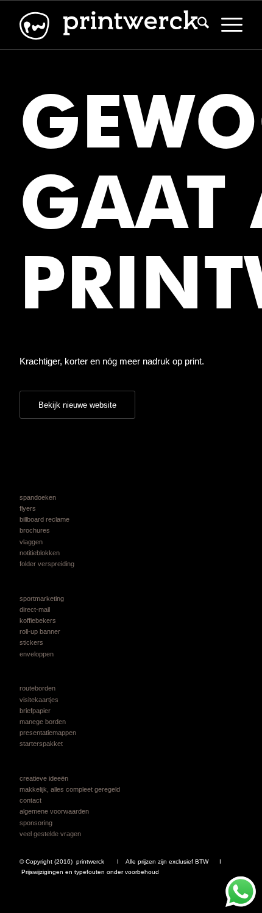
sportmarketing (41, 598)
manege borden (42, 721)
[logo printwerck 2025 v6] (108, 25)
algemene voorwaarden (54, 811)
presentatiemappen (47, 732)
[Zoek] (197, 25)
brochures (34, 530)
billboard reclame (44, 519)
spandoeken (37, 497)
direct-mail (34, 609)
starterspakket (41, 743)
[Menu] (226, 25)
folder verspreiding (46, 563)
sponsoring (35, 822)
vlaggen (31, 541)
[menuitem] (197, 25)
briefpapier (35, 710)
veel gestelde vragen (50, 833)
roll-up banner (39, 631)
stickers (31, 642)
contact (30, 800)
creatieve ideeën (43, 778)
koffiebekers (37, 620)
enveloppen (36, 654)
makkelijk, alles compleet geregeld (69, 789)
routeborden (37, 688)
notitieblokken (39, 552)
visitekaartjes (38, 699)
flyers (27, 508)
